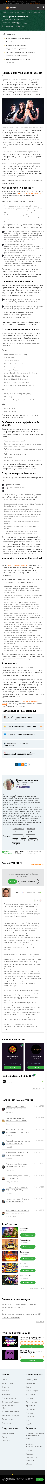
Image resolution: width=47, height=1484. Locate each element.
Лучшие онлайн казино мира (12, 1307)
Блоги (28, 1420)
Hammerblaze (24, 1252)
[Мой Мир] (19, 764)
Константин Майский (19, 852)
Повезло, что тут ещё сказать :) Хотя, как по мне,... (18, 1177)
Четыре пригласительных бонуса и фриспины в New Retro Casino (32, 1338)
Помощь (29, 1450)
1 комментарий (9, 26)
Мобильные (30, 1417)
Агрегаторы (30, 1394)
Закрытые (5, 1387)
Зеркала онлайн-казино (11, 1412)
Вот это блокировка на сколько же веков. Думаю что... (18, 1142)
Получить (32, 1347)
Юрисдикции (30, 1405)
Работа (4, 1437)
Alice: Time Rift (25, 1276)
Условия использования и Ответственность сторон (35, 1435)
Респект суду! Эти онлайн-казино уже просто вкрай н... (16, 1119)
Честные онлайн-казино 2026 (13, 1311)
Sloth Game (24, 1228)
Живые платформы (33, 1391)
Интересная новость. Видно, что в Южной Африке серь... (18, 1200)
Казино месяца (31, 1402)
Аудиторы (29, 1413)
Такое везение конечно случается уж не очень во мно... (17, 1130)
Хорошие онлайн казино (11, 1317)
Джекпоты (5, 1391)
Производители (31, 1380)
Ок (40, 1479)
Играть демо (29, 1235)
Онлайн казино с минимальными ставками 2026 (19, 1304)
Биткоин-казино (8, 1419)
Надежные (6, 1394)
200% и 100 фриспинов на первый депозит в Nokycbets (31, 1351)
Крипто (28, 1387)
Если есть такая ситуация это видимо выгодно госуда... (17, 1188)
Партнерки (6, 1441)
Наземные (30, 1398)
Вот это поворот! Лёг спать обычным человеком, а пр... (16, 1165)
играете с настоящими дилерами (29, 193)
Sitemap (29, 1464)
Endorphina (23, 1230)
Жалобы (29, 1424)
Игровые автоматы (9, 1398)
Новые (4, 1380)
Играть (12, 1067)
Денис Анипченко (19, 19)
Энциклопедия (7, 1423)
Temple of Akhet (25, 1240)
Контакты (29, 1454)
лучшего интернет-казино (17, 565)
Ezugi (6, 303)
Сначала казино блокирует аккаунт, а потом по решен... (16, 1107)
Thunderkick (24, 1242)
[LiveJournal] (16, 764)
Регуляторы (30, 1409)
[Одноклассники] (22, 764)
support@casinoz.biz (36, 3)
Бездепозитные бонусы (10, 1415)
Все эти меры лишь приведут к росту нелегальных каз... (17, 1211)
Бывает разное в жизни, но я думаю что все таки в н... (17, 1154)
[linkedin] (17, 787)
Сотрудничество (8, 1433)
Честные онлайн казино (10, 1402)
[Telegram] (25, 764)
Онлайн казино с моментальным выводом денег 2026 (21, 1314)
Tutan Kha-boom (25, 1264)
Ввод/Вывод (30, 1383)
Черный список (7, 1383)
